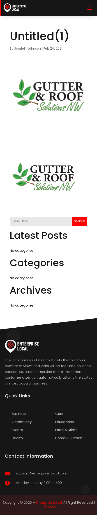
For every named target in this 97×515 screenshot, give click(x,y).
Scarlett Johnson (27, 48)
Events (17, 429)
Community (22, 421)
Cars (59, 413)
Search (79, 221)
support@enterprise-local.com (41, 473)
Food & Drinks (66, 429)
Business (19, 413)
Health (17, 437)
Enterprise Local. (49, 502)
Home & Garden (68, 437)
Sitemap (49, 507)
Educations (64, 421)
